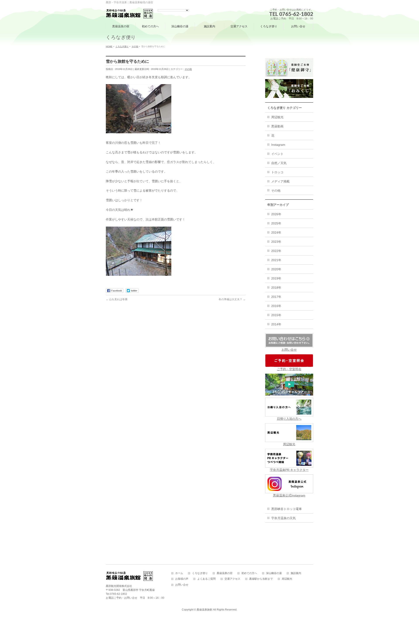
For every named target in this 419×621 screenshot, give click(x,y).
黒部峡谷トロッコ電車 (286, 509)
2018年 (276, 287)
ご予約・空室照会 (289, 369)
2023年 (276, 241)
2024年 (276, 232)
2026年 (276, 214)
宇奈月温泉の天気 (283, 518)
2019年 (276, 278)
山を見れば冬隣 (116, 299)
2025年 (276, 223)
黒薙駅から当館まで (261, 579)
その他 (188, 69)
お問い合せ (289, 349)
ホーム (179, 573)
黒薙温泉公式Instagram (289, 495)
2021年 (276, 260)
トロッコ (277, 172)
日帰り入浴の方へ (289, 418)
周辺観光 (277, 117)
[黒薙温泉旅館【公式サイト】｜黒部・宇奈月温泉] (129, 14)
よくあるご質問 (206, 579)
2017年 (276, 296)
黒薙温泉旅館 (204, 609)
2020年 (276, 269)
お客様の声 (181, 579)
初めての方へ (249, 573)
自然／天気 (279, 163)
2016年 (276, 306)
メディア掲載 (280, 181)
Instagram (278, 144)
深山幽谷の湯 (274, 573)
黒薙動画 (277, 126)
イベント (277, 154)
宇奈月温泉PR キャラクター (289, 470)
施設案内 (296, 573)
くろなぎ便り (200, 573)
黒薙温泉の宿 (224, 573)
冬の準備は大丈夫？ (232, 299)
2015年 (276, 315)
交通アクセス (232, 579)
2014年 (276, 324)
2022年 (276, 251)
